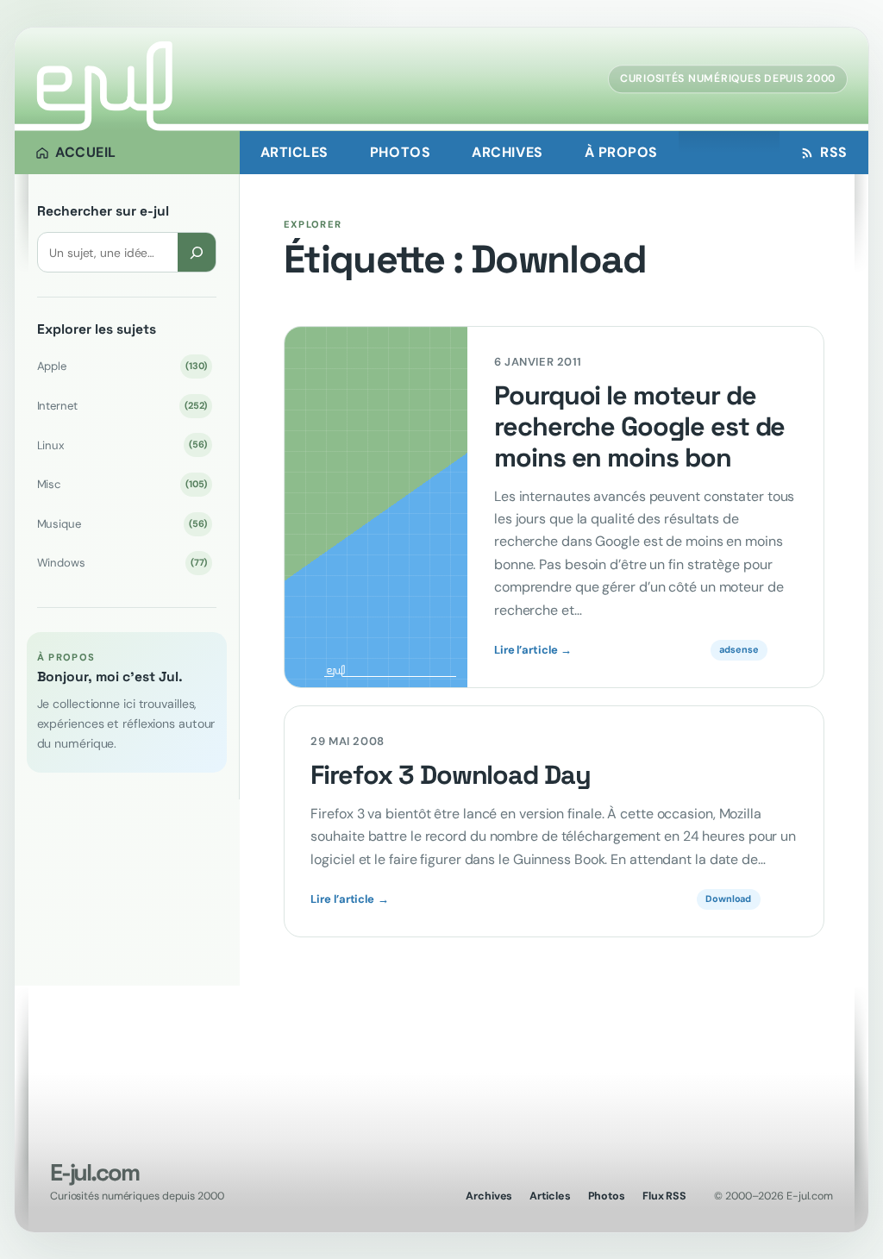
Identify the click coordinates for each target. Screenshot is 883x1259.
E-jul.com (94, 1172)
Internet (122, 405)
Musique (122, 524)
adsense (738, 649)
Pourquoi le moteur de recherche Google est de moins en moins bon (639, 426)
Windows (122, 562)
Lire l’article (533, 650)
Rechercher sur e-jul (103, 211)
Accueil (85, 152)
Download (728, 899)
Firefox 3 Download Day (450, 775)
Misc (122, 484)
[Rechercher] (197, 252)
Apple (122, 366)
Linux (122, 445)
